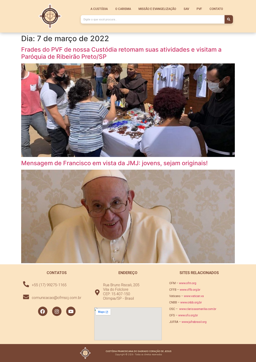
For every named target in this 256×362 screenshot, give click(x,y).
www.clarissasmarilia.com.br (197, 309)
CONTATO (216, 9)
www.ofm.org (187, 283)
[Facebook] (42, 311)
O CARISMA (123, 9)
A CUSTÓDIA (99, 9)
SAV (186, 9)
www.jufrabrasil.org (194, 322)
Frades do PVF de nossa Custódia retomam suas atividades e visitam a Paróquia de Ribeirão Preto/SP (121, 53)
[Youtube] (71, 311)
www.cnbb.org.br (191, 302)
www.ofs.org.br (188, 315)
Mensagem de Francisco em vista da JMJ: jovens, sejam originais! (114, 163)
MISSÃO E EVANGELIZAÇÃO (157, 9)
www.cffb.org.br (190, 289)
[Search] (229, 19)
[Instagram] (56, 311)
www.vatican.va (194, 296)
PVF (199, 9)
